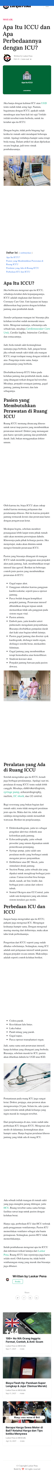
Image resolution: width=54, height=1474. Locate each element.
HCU (6, 1207)
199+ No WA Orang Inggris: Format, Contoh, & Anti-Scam (24, 1340)
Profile (17, 1281)
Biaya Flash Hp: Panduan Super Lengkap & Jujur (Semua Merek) (26, 1384)
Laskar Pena (11, 1346)
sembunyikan (25, 252)
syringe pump (11, 792)
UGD (44, 103)
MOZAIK (8, 19)
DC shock (18, 796)
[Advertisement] (27, 217)
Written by (23, 56)
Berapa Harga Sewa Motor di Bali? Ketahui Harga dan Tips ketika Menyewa (24, 1430)
